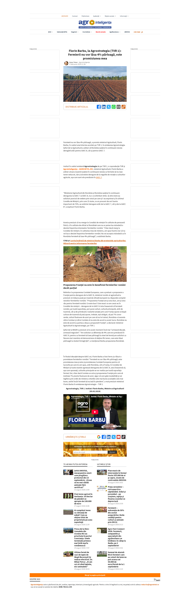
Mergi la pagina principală (95, 575)
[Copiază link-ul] (123, 107)
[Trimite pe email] (119, 107)
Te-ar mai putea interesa (75, 464)
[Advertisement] (95, 7)
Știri (49, 32)
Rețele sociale (109, 16)
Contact (75, 16)
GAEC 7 (99, 177)
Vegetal (74, 32)
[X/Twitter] (114, 437)
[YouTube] (119, 437)
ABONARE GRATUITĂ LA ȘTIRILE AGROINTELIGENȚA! (95, 446)
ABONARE (64, 16)
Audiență (96, 16)
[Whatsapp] (114, 107)
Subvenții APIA (62, 32)
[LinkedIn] (104, 107)
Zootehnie (86, 32)
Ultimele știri (104, 464)
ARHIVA (127, 32)
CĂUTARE (137, 32)
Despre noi (35, 579)
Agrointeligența (37, 584)
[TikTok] (123, 437)
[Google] (99, 437)
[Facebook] (99, 107)
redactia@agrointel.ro (150, 584)
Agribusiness (114, 32)
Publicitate (85, 16)
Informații (123, 16)
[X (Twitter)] (109, 107)
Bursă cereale (101, 32)
